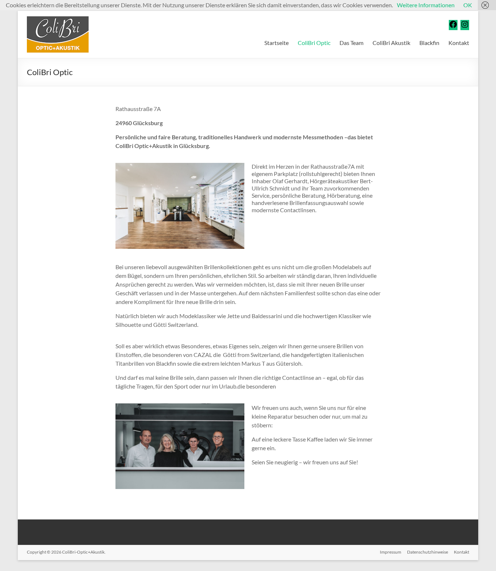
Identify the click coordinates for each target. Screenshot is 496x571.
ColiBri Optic (314, 42)
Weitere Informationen (426, 4)
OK (467, 4)
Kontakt (458, 42)
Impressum (390, 552)
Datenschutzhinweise (427, 552)
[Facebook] (453, 26)
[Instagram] (464, 26)
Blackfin (429, 42)
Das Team (351, 42)
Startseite (276, 42)
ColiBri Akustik (391, 42)
